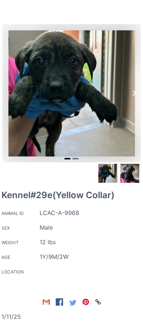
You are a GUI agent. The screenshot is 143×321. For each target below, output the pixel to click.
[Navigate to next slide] (134, 93)
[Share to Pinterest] (85, 302)
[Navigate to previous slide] (8, 93)
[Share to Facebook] (59, 302)
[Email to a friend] (46, 302)
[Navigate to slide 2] (75, 158)
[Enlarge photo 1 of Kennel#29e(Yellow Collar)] (71, 93)
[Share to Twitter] (72, 302)
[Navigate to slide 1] (67, 158)
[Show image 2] (130, 173)
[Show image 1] (108, 173)
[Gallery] (71, 93)
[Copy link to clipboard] (98, 302)
